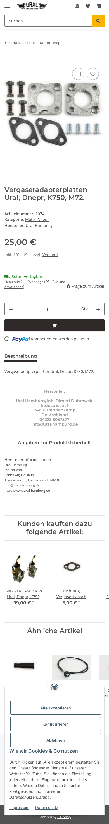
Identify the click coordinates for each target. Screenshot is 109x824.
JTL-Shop (64, 817)
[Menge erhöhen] (98, 309)
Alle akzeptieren (55, 708)
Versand (50, 254)
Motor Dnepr (37, 219)
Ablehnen (55, 740)
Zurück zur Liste (21, 42)
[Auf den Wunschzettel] (93, 74)
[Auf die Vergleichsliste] (78, 74)
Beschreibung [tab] (20, 356)
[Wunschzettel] (87, 6)
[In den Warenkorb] (8, 60)
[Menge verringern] (11, 309)
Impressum (19, 807)
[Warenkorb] (99, 6)
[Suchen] (98, 21)
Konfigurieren (55, 724)
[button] (77, 6)
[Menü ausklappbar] (7, 3)
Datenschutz (46, 807)
